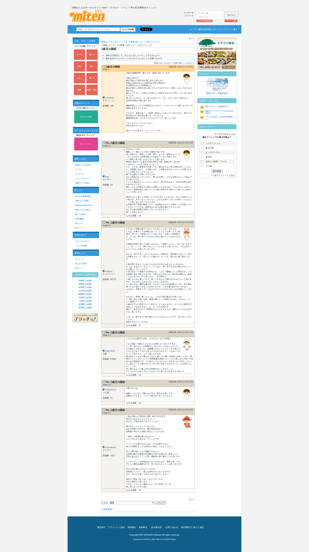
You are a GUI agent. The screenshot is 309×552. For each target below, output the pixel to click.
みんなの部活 (81, 263)
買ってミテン (86, 144)
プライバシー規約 (116, 527)
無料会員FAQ (204, 29)
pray (107, 176)
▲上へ (192, 499)
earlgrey (108, 271)
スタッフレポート (82, 241)
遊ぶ (79, 66)
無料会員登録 (112, 55)
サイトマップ (219, 29)
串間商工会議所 (85, 304)
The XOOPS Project (168, 539)
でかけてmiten (86, 117)
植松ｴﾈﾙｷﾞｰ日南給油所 (217, 93)
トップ (193, 29)
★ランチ (79, 223)
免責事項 (143, 527)
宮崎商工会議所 (85, 280)
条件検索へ (108, 509)
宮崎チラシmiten (82, 183)
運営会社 (101, 527)
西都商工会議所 (85, 307)
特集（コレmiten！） (84, 210)
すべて (79, 54)
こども (124, 42)
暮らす (92, 78)
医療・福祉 (92, 90)
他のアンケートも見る (224, 175)
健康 (79, 90)
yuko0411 (109, 98)
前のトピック (141, 42)
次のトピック (153, 42)
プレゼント (80, 174)
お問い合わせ (172, 527)
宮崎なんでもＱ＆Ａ (109, 42)
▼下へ (192, 38)
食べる (92, 54)
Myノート (79, 268)
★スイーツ (80, 228)
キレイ (79, 78)
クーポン (79, 169)
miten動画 (79, 219)
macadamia (110, 447)
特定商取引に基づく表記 (192, 527)
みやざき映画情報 (82, 196)
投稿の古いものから (163, 63)
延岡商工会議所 (85, 287)
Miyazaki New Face (83, 205)
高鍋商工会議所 (85, 294)
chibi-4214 (110, 351)
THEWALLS (110, 390)
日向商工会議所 (85, 291)
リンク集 (231, 29)
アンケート (80, 259)
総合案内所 (156, 527)
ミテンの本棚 (81, 246)
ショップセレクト (82, 178)
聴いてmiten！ (81, 214)
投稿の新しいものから (183, 63)
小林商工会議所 (85, 301)
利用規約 (132, 527)
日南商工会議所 (85, 297)
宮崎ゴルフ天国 (82, 201)
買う (92, 66)
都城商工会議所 (85, 284)
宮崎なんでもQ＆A (83, 165)
